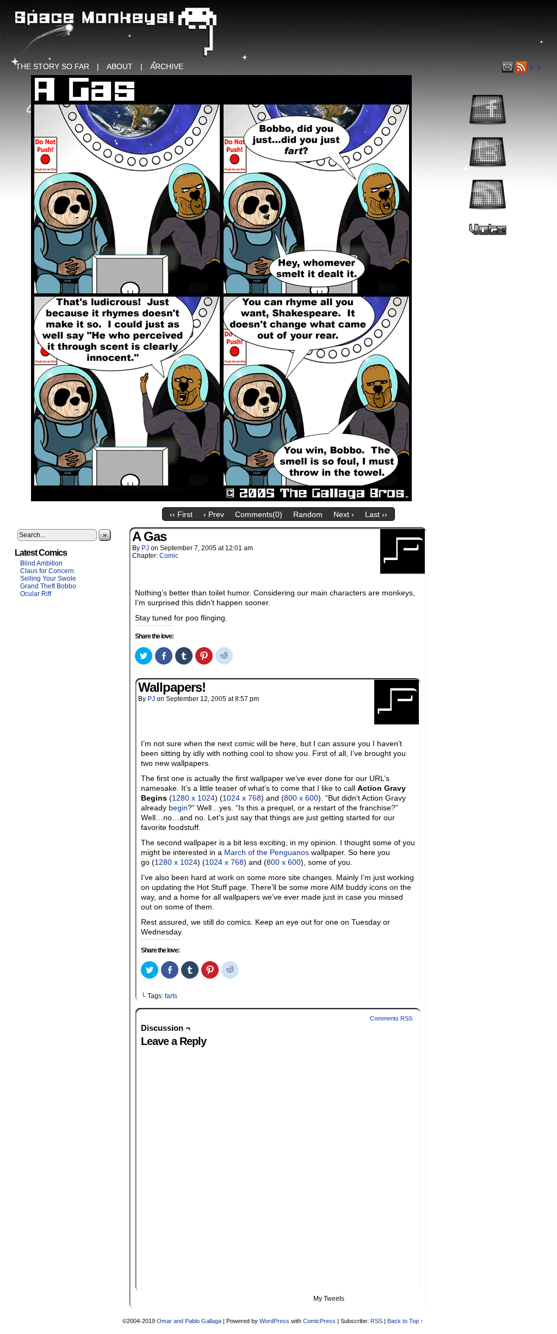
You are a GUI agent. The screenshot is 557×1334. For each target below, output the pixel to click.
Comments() (258, 514)
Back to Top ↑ (405, 1321)
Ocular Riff (35, 594)
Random (308, 514)
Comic (168, 556)
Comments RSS (391, 1018)
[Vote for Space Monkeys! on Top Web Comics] (487, 234)
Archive (166, 66)
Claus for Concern (47, 571)
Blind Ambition (41, 563)
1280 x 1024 (193, 798)
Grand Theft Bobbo (48, 586)
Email (508, 66)
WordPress (274, 1321)
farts (171, 996)
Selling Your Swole (48, 578)
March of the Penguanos (266, 852)
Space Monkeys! (278, 32)
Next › (343, 514)
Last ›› (376, 514)
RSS (521, 66)
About (120, 66)
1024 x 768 (241, 798)
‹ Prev (213, 514)
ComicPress (319, 1321)
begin (178, 807)
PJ (145, 548)
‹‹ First (181, 514)
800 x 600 (301, 798)
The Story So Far (52, 66)
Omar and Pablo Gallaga (189, 1321)
